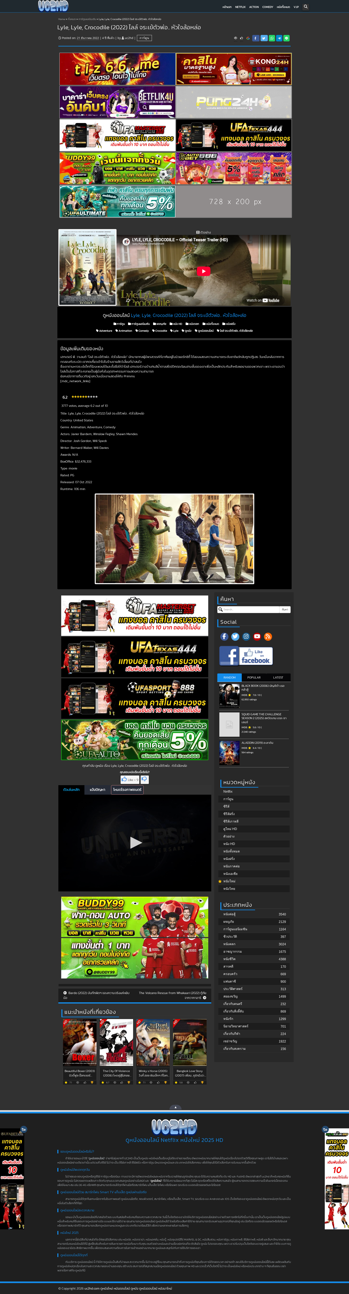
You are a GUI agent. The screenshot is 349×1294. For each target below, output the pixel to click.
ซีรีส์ (226, 806)
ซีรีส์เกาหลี (231, 821)
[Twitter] (235, 637)
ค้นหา (285, 609)
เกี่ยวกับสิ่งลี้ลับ (233, 1011)
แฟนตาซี (229, 981)
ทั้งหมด (72, 19)
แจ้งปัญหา (97, 790)
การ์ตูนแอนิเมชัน (87, 19)
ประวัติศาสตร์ (233, 989)
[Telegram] (279, 38)
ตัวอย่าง (228, 836)
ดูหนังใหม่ (156, 1180)
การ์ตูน (144, 38)
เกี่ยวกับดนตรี (232, 1004)
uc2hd (129, 38)
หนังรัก (228, 1018)
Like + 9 (133, 780)
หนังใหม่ (229, 881)
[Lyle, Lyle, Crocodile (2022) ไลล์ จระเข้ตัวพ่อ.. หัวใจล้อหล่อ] (248, 38)
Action (254, 7)
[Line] (286, 38)
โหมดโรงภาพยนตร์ (127, 790)
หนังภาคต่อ (231, 866)
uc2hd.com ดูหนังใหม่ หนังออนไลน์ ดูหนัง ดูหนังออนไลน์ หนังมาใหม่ (128, 1288)
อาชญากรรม (232, 951)
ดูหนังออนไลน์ (205, 330)
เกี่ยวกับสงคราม (234, 1048)
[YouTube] (257, 637)
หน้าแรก (227, 7)
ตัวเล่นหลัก (71, 790)
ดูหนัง (187, 330)
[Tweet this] (264, 38)
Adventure (105, 330)
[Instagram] (246, 637)
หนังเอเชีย (230, 873)
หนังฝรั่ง (230, 324)
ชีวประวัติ (230, 936)
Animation (125, 330)
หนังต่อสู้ (229, 914)
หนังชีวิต (229, 959)
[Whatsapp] (272, 38)
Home (61, 19)
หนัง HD (177, 324)
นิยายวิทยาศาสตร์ (235, 1026)
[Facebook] (224, 637)
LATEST (278, 677)
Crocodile (161, 330)
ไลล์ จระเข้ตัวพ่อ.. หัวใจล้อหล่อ (236, 330)
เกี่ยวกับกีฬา (231, 1033)
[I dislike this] (144, 779)
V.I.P (296, 7)
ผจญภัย (161, 324)
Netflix (240, 7)
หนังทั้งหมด (283, 7)
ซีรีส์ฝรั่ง (229, 814)
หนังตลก (193, 324)
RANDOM (229, 677)
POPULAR (254, 677)
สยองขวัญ (230, 996)
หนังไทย (229, 888)
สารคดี (228, 966)
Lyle (175, 330)
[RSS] (268, 637)
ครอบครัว (230, 974)
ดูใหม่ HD (230, 829)
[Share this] (256, 38)
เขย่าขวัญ (230, 1041)
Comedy (267, 7)
